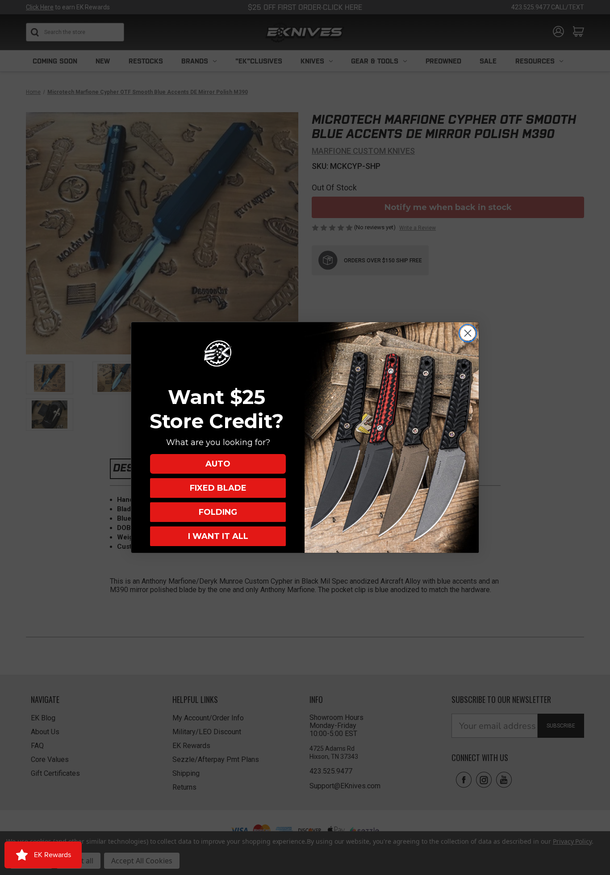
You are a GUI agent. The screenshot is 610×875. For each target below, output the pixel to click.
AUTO (217, 464)
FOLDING (218, 512)
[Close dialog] (468, 333)
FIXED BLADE (218, 488)
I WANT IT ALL (218, 536)
